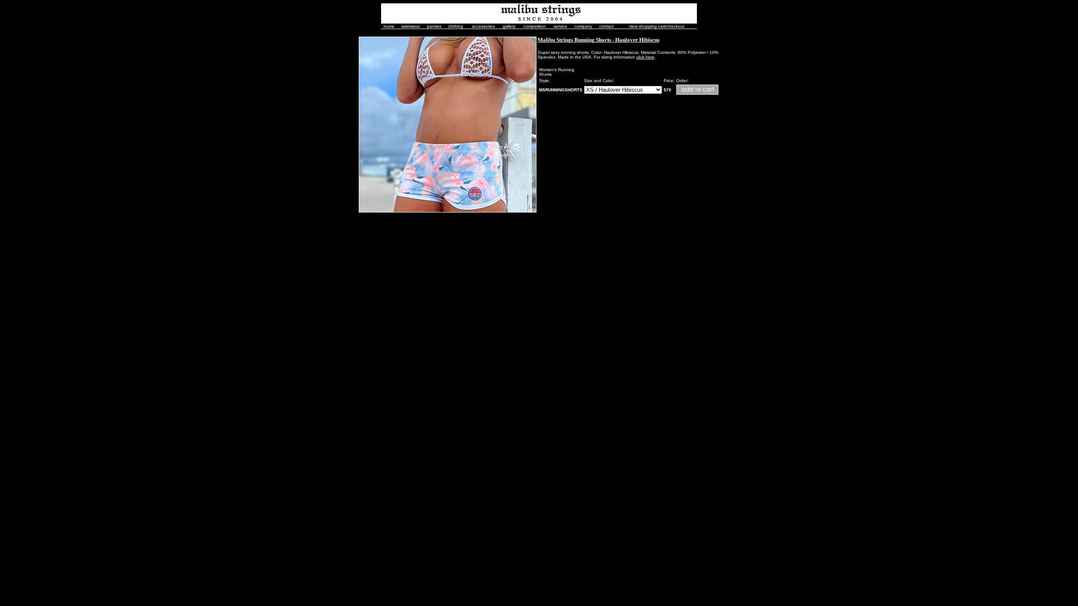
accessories (483, 26)
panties (434, 26)
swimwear (410, 26)
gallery (509, 26)
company (583, 26)
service (560, 26)
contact (606, 26)
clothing (455, 26)
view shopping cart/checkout (656, 26)
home (389, 26)
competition (534, 26)
